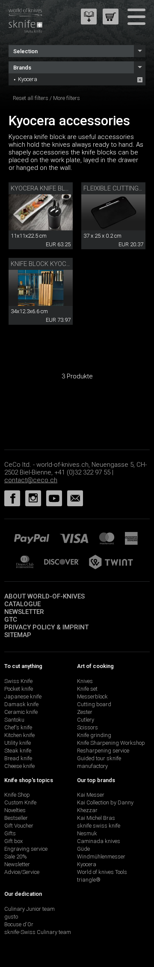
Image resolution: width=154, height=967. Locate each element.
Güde (83, 849)
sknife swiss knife (98, 825)
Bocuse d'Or (18, 924)
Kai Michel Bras (96, 818)
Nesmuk (87, 833)
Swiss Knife (18, 681)
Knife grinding (94, 735)
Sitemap (17, 635)
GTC (10, 619)
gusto (11, 916)
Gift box (13, 841)
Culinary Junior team (29, 909)
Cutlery (85, 719)
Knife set (87, 689)
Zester (84, 712)
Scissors (87, 727)
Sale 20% (15, 856)
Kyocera (27, 79)
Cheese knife (19, 766)
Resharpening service (103, 750)
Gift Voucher (18, 825)
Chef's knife (18, 727)
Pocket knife (18, 689)
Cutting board (94, 704)
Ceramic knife (21, 712)
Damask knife (21, 704)
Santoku (14, 719)
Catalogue (22, 604)
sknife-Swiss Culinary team (37, 932)
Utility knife (17, 743)
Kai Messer (90, 795)
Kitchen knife (19, 735)
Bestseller (16, 818)
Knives (85, 681)
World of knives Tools (102, 872)
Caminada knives (98, 841)
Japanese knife (22, 696)
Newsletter (24, 612)
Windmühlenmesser (101, 856)
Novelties (15, 810)
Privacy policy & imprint (46, 627)
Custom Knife (20, 802)
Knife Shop (17, 795)
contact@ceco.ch (30, 480)
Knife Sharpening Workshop (111, 743)
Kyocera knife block (44, 188)
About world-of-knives (44, 596)
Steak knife (17, 750)
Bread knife (18, 758)
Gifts (10, 833)
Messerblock (92, 696)
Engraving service (25, 849)
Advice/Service (21, 872)
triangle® (89, 879)
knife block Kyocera (44, 264)
